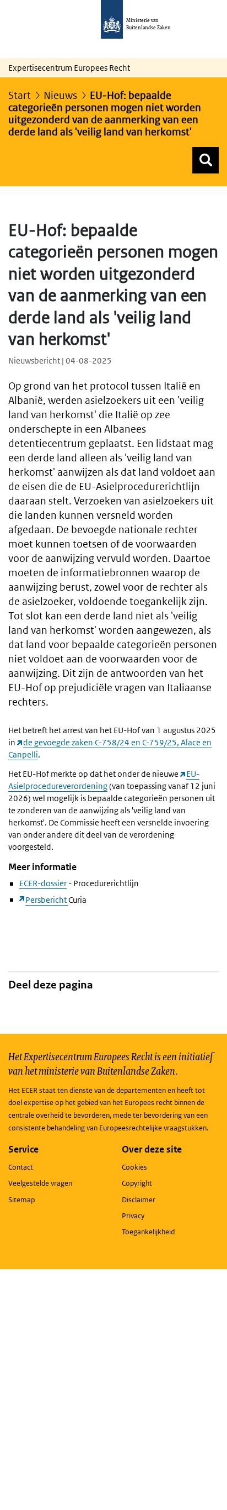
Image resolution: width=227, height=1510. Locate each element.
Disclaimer (138, 1199)
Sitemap (21, 1199)
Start (19, 95)
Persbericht (46, 900)
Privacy (133, 1215)
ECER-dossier (43, 883)
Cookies (134, 1167)
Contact (20, 1167)
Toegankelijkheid (148, 1232)
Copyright (137, 1183)
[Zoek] (205, 160)
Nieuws (60, 95)
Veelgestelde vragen (40, 1183)
